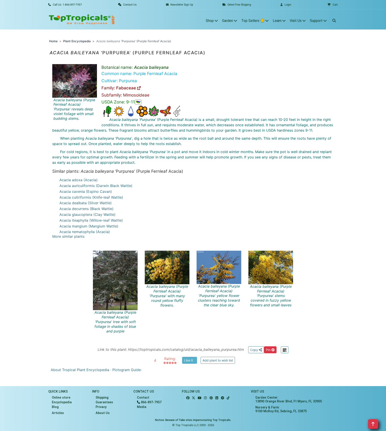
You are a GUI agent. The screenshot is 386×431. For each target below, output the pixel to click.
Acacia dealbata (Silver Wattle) (85, 203)
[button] (332, 4)
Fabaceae (126, 87)
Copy (254, 350)
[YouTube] (199, 398)
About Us (103, 413)
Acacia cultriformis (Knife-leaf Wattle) (91, 197)
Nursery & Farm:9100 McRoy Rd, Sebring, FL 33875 (281, 409)
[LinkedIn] (216, 398)
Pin (268, 350)
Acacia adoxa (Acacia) (78, 180)
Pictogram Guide (126, 370)
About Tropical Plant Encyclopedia (80, 370)
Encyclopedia (62, 402)
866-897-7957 (151, 402)
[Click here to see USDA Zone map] (138, 102)
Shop (210, 21)
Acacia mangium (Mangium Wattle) (88, 226)
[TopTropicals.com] (81, 19)
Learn (277, 21)
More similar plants (68, 236)
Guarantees (104, 402)
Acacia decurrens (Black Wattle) (86, 208)
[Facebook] (187, 398)
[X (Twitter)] (193, 398)
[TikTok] (228, 398)
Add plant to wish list (218, 360)
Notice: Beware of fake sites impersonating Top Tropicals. (193, 420)
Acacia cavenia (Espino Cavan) (85, 191)
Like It (188, 360)
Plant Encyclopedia (77, 41)
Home (53, 41)
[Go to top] (373, 424)
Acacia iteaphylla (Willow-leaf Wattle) (91, 220)
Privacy (101, 407)
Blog (55, 407)
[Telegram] (222, 398)
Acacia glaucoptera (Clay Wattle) (87, 214)
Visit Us (296, 21)
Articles (58, 413)
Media (141, 407)
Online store (61, 397)
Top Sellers (250, 21)
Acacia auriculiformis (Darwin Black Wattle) (95, 185)
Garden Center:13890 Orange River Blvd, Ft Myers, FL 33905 (288, 399)
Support (316, 21)
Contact (143, 397)
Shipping (102, 397)
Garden (228, 21)
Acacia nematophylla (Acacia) (84, 231)
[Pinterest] (211, 398)
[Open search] (334, 19)
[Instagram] (205, 398)
